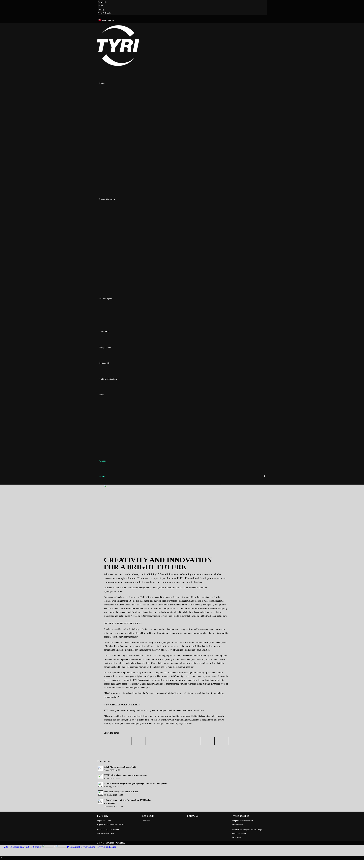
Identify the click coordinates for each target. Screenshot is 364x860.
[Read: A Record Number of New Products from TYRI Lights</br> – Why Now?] (100, 801)
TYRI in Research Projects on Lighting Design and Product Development (135, 783)
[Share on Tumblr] (180, 741)
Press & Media (104, 13)
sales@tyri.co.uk (107, 833)
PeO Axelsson (237, 824)
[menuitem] (182, 2)
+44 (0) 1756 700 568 (111, 830)
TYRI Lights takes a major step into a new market (126, 775)
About (100, 5)
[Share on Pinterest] (152, 741)
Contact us (146, 821)
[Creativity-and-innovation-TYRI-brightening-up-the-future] (162, 518)
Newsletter (102, 2)
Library (101, 9)
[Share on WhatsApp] (138, 741)
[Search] (264, 476)
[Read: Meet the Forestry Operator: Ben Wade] (100, 793)
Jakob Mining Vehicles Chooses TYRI (120, 767)
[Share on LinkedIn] (166, 741)
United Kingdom (108, 20)
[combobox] (182, 20)
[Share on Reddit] (207, 741)
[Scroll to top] (1, 858)
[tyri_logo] (118, 67)
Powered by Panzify (115, 843)
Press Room (236, 837)
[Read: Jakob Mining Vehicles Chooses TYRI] (100, 768)
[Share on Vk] (194, 741)
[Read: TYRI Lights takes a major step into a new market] (100, 776)
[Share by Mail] (221, 741)
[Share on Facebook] (111, 741)
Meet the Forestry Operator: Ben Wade (121, 792)
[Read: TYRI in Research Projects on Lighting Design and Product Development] (100, 784)
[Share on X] (125, 741)
